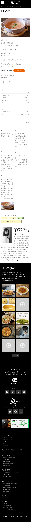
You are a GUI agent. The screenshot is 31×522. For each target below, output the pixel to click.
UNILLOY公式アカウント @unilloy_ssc (14, 276)
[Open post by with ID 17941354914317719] (22, 290)
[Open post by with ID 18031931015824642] (22, 345)
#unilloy (4, 274)
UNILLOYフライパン (7, 439)
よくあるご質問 (6, 485)
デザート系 (12, 218)
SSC (4, 443)
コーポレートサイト (7, 509)
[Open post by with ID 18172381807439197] (22, 318)
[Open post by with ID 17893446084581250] (8, 345)
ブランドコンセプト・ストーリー (10, 457)
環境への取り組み (7, 505)
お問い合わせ (6, 491)
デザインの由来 (6, 461)
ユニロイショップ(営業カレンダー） (11, 472)
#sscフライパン (20, 274)
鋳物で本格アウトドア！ (8, 463)
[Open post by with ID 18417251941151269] (8, 318)
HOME (2, 6)
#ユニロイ (11, 274)
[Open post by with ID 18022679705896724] (8, 304)
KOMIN (4, 441)
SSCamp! (5, 445)
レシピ (4, 496)
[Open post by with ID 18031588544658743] (8, 290)
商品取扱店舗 (6, 474)
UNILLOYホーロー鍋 (7, 437)
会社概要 (5, 503)
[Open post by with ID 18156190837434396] (8, 331)
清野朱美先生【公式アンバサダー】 (11, 221)
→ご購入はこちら (19, 71)
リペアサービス (6, 489)
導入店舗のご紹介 (7, 476)
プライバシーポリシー (8, 507)
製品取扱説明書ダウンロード (9, 487)
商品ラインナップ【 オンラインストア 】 (13, 450)
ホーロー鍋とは (6, 459)
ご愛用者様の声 (6, 465)
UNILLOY (4, 218)
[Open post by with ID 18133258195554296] (22, 304)
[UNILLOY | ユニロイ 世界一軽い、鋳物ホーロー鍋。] (15, 2)
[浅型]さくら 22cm (6, 70)
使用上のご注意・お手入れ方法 (10, 483)
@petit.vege (15, 260)
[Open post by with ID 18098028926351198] (22, 331)
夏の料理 (20, 218)
